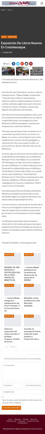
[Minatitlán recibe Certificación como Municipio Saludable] (32, 290)
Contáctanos (22, 423)
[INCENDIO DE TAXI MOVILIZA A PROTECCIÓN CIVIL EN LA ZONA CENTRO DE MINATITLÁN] (12, 259)
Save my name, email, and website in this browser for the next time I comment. (22, 401)
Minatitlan (12, 37)
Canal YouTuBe (33, 421)
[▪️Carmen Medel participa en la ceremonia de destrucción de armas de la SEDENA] (32, 259)
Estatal (25, 419)
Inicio (10, 419)
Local (4, 37)
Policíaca (21, 421)
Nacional (33, 419)
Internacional (11, 421)
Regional (17, 419)
